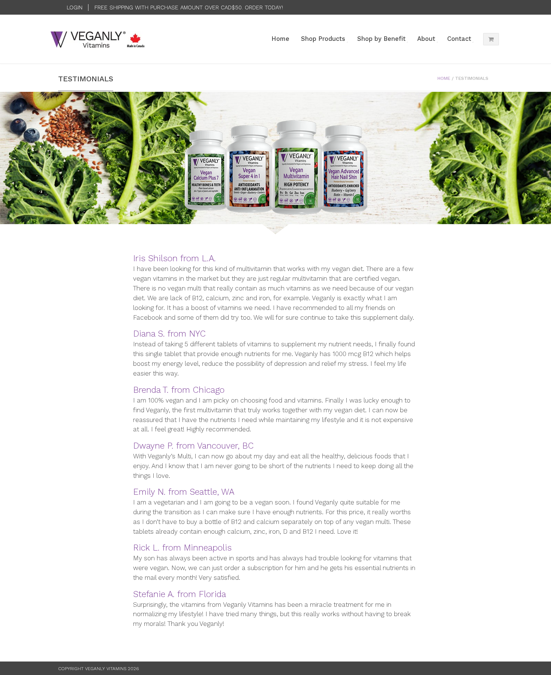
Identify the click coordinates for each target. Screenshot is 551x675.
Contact (459, 38)
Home (280, 38)
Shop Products (323, 38)
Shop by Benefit (381, 38)
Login (74, 7)
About (426, 38)
